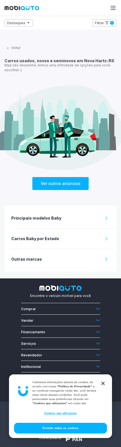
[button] (62, 218)
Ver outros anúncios (60, 183)
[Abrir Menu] (113, 8)
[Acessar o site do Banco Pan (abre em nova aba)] (74, 437)
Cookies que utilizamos (60, 413)
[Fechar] (103, 383)
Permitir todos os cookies (60, 428)
